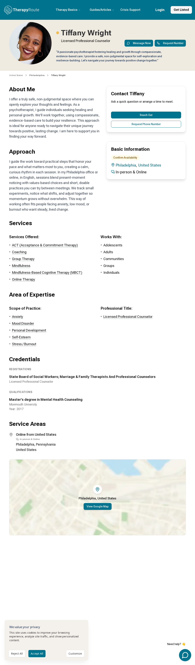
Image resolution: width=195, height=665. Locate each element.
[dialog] (46, 640)
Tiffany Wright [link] (58, 75)
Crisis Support (130, 10)
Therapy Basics (67, 10)
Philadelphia (126, 165)
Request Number (173, 43)
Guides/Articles (100, 10)
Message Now (142, 43)
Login (160, 10)
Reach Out (146, 115)
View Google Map (98, 506)
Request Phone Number (146, 124)
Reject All (17, 653)
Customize (75, 653)
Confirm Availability (125, 157)
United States (16, 75)
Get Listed (181, 10)
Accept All (37, 653)
